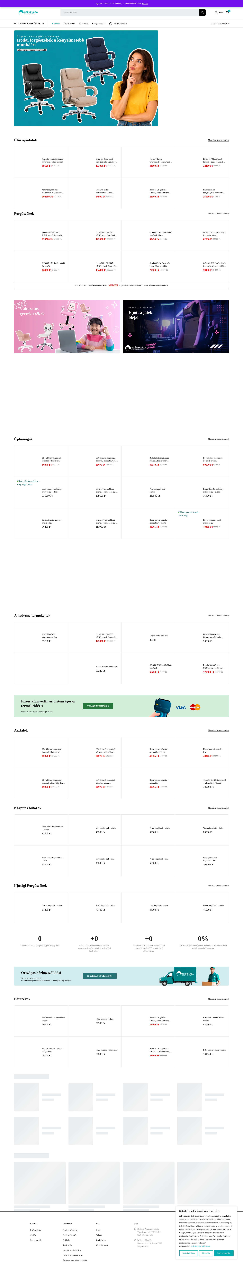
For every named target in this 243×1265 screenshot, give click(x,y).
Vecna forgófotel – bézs (158, 859)
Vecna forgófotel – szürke (159, 828)
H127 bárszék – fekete (104, 1019)
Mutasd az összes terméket (218, 140)
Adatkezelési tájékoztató (200, 1246)
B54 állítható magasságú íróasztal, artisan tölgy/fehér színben (107, 461)
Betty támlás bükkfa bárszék (214, 1050)
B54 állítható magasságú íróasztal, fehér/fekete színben (51, 461)
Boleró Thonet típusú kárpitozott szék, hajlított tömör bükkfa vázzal (213, 637)
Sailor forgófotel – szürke (213, 906)
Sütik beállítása (189, 1253)
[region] (206, 1232)
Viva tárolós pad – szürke (106, 828)
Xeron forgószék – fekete (52, 906)
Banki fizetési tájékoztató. (42, 711)
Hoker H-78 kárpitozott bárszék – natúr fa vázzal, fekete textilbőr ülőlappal (213, 162)
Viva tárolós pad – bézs (105, 859)
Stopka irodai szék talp (158, 636)
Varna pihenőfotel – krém (213, 828)
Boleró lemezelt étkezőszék (106, 667)
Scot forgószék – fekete (158, 906)
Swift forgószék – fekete (105, 906)
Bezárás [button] (145, 4)
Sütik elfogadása (223, 1253)
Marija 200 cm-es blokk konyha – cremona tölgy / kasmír (106, 523)
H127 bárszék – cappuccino (107, 1050)
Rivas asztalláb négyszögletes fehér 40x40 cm (213, 193)
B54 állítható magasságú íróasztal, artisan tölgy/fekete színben (212, 461)
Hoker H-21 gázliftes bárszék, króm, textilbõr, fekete (159, 193)
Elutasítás (206, 1253)
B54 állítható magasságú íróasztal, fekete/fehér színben (159, 461)
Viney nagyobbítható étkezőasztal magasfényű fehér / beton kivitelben (51, 193)
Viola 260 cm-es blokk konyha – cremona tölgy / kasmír (106, 492)
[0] (227, 12)
